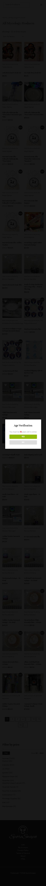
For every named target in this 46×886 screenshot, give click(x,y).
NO (23, 442)
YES (23, 437)
